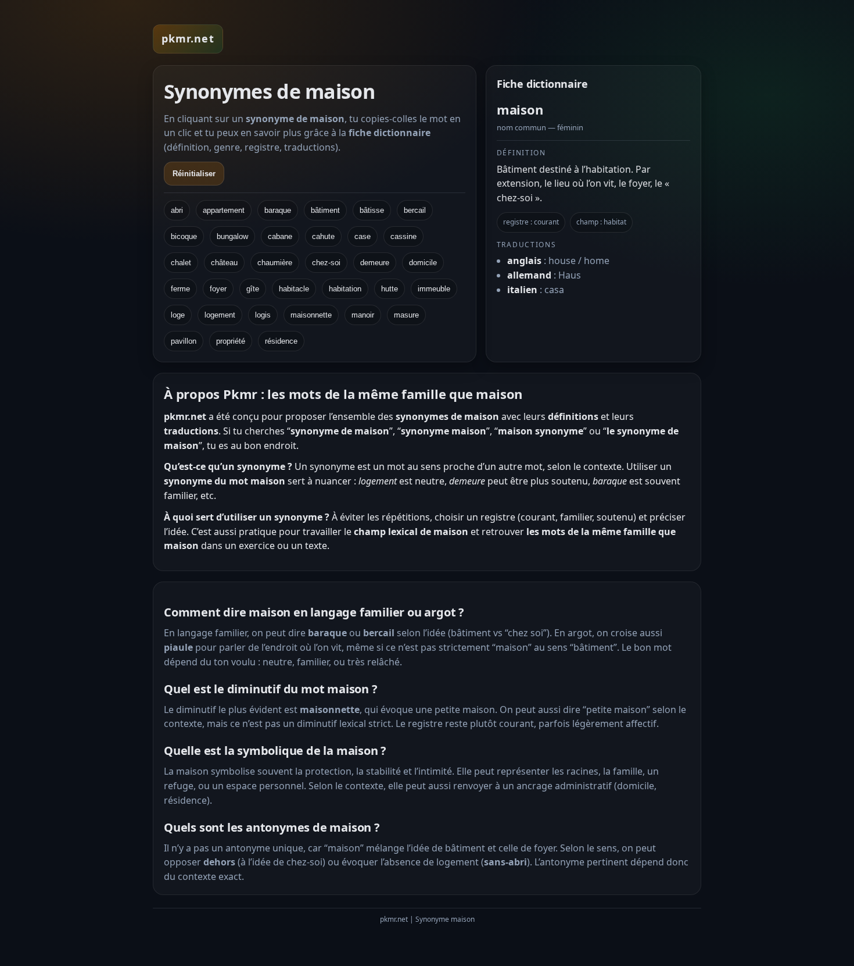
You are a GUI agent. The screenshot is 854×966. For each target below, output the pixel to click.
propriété (230, 341)
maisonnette (311, 315)
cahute (323, 236)
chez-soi (326, 262)
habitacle (294, 288)
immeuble (434, 288)
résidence (281, 341)
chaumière (274, 262)
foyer (218, 288)
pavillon (183, 341)
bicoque (184, 236)
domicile (423, 262)
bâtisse (372, 210)
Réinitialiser (194, 173)
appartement (224, 210)
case (362, 236)
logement (219, 315)
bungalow (232, 236)
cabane (280, 236)
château (224, 262)
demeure (374, 262)
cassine (403, 236)
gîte (252, 288)
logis (263, 315)
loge (178, 315)
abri (177, 210)
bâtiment (325, 210)
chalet (181, 262)
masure (406, 315)
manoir (362, 315)
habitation (345, 288)
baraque (277, 210)
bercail (415, 210)
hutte (389, 288)
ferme (180, 288)
